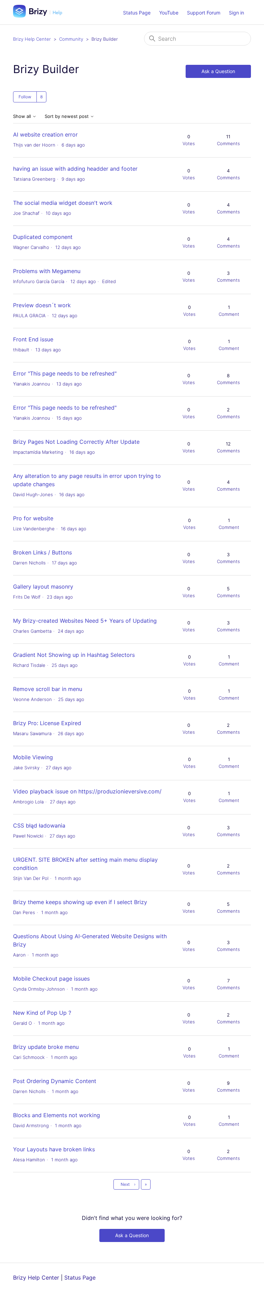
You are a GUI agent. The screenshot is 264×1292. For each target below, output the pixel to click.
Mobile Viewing (33, 757)
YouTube (168, 13)
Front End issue (33, 339)
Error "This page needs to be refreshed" (65, 373)
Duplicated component (43, 236)
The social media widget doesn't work (62, 202)
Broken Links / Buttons (42, 552)
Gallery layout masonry (43, 586)
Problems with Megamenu (46, 271)
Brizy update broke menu (46, 1046)
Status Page (137, 13)
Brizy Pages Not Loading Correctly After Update (76, 441)
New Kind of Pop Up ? (42, 1012)
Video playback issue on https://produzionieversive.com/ (87, 791)
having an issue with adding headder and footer (75, 168)
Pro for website (33, 518)
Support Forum (203, 13)
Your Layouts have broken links (54, 1149)
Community (71, 39)
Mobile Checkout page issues (51, 978)
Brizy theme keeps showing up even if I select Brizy (80, 902)
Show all (22, 116)
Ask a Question (218, 71)
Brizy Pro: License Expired (47, 723)
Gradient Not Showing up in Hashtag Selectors (74, 654)
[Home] (40, 15)
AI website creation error (45, 134)
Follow (25, 96)
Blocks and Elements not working (56, 1115)
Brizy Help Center (32, 39)
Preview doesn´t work (42, 305)
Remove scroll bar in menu (47, 688)
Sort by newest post (67, 116)
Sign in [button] (236, 13)
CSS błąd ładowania (39, 825)
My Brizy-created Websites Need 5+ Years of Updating (85, 620)
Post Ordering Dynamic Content (54, 1081)
